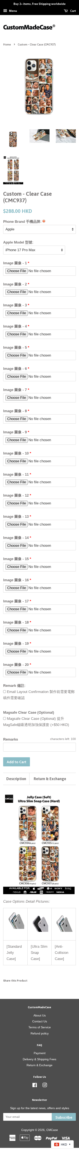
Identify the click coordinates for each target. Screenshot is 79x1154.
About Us (39, 1015)
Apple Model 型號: (18, 242)
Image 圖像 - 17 (16, 601)
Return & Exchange (50, 779)
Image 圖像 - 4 (15, 326)
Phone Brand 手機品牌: (22, 222)
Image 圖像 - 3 (15, 305)
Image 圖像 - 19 (16, 644)
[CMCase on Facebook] (34, 1086)
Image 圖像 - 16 (16, 580)
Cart (73, 11)
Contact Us (39, 1021)
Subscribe (63, 1117)
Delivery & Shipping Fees (39, 1059)
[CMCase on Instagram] (44, 1086)
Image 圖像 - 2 (15, 284)
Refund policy (40, 1033)
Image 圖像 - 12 (16, 495)
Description (16, 779)
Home (7, 44)
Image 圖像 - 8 (15, 411)
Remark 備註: (14, 686)
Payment (40, 1053)
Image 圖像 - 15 (16, 559)
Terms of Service (39, 1027)
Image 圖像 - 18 (16, 622)
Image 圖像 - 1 (15, 263)
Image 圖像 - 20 (16, 665)
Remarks (10, 739)
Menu (12, 10)
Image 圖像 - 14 (16, 538)
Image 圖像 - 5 (15, 348)
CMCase (52, 1130)
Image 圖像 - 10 (16, 453)
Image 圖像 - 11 (16, 474)
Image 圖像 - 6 (15, 369)
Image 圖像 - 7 (15, 390)
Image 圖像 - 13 (16, 517)
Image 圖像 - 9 (15, 432)
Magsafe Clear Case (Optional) (28, 713)
